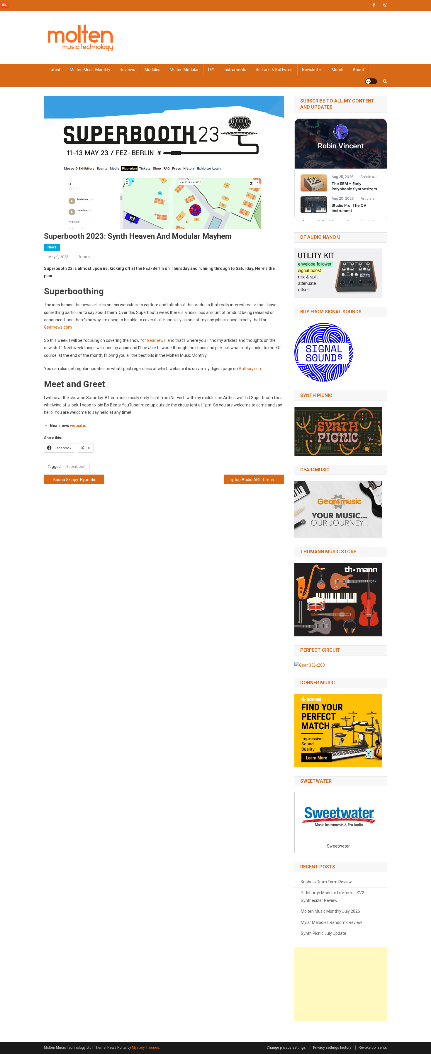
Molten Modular (184, 69)
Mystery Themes (145, 1047)
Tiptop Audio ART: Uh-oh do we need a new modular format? (256, 479)
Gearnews (156, 340)
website (77, 425)
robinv (83, 256)
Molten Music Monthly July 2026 (330, 911)
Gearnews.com (58, 327)
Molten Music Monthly (90, 69)
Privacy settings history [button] (332, 1047)
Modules (152, 69)
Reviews (127, 69)
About (358, 69)
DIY (211, 69)
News (52, 247)
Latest (54, 69)
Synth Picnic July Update (323, 933)
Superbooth (76, 466)
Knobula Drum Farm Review (326, 882)
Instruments (235, 69)
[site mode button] (371, 81)
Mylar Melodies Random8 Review (331, 922)
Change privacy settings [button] (286, 1047)
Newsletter (312, 69)
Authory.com (250, 368)
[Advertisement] (340, 984)
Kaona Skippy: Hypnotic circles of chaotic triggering (78, 479)
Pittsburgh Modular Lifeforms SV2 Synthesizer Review (332, 896)
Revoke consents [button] (373, 1047)
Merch (337, 69)
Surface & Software (274, 69)
